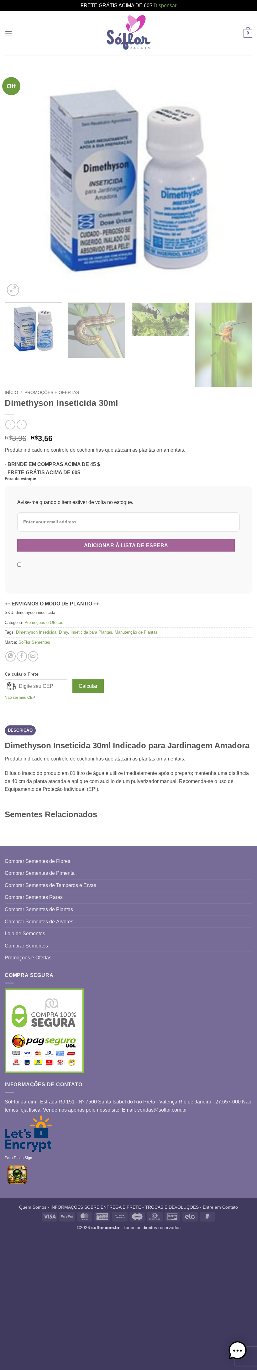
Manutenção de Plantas (136, 632)
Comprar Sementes (26, 945)
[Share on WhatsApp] (10, 656)
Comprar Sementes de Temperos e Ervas (50, 885)
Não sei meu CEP (20, 697)
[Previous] (17, 182)
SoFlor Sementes (34, 642)
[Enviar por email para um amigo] (33, 656)
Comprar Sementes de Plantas (39, 909)
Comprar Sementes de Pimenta (40, 873)
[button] (8, 33)
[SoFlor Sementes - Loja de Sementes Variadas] (128, 33)
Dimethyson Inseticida (36, 632)
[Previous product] (21, 424)
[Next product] (10, 424)
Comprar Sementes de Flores (37, 861)
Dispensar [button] (165, 5)
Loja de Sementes (25, 933)
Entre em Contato (220, 1207)
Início (11, 392)
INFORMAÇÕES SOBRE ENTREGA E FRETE (95, 1207)
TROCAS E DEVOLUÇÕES (172, 1207)
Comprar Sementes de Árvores (39, 921)
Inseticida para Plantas (91, 632)
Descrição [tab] (20, 730)
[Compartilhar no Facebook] (22, 656)
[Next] (239, 182)
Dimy (63, 632)
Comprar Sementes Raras (34, 897)
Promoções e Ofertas (51, 392)
